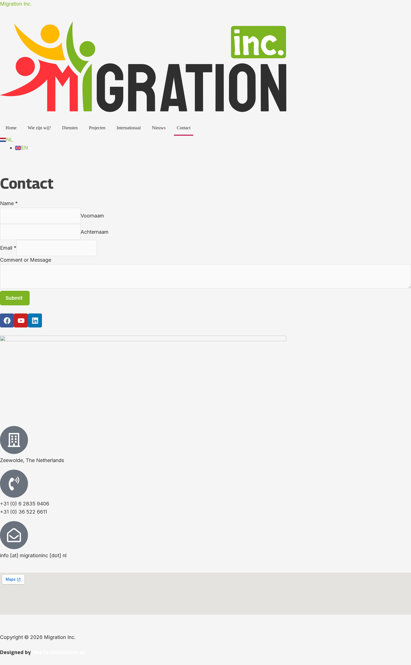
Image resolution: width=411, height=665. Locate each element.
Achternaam (94, 232)
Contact (183, 127)
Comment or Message (25, 260)
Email (8, 248)
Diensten (70, 127)
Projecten (97, 127)
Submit (14, 298)
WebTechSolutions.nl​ (58, 652)
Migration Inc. (16, 4)
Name (9, 203)
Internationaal (129, 127)
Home (11, 127)
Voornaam (92, 215)
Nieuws (159, 127)
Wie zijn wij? (39, 127)
